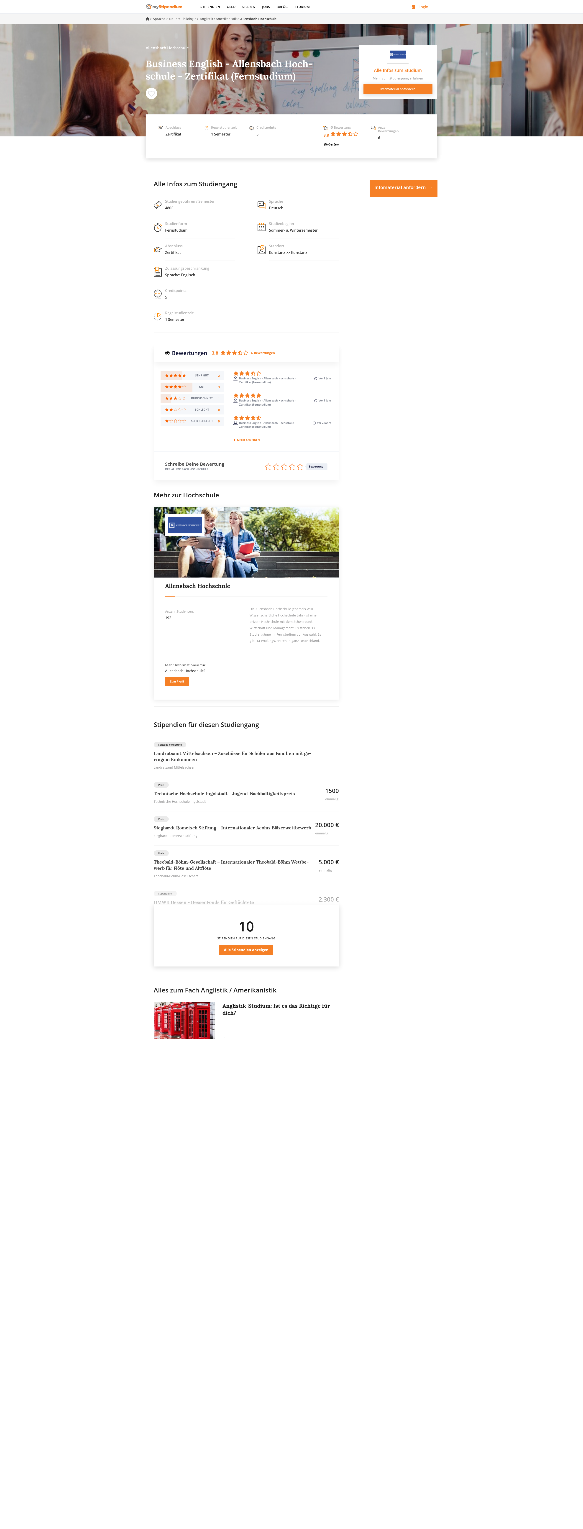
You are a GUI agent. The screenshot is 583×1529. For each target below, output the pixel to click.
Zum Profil (177, 681)
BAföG (282, 7)
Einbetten (331, 144)
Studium (302, 7)
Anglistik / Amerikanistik (218, 19)
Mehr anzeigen (248, 440)
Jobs (266, 7)
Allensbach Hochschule (197, 586)
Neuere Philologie (182, 19)
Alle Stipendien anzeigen (246, 949)
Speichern (151, 93)
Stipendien (210, 7)
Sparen (248, 7)
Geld (231, 7)
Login (423, 6)
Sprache (159, 19)
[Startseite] (166, 6)
